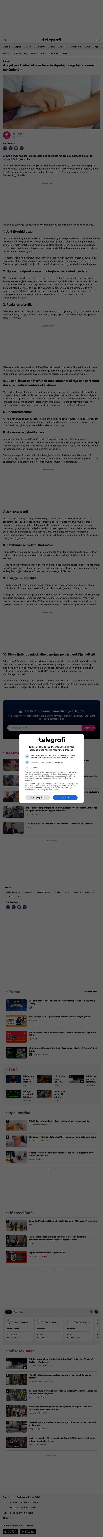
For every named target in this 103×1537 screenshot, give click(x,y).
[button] (51, 768)
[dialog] (51, 768)
